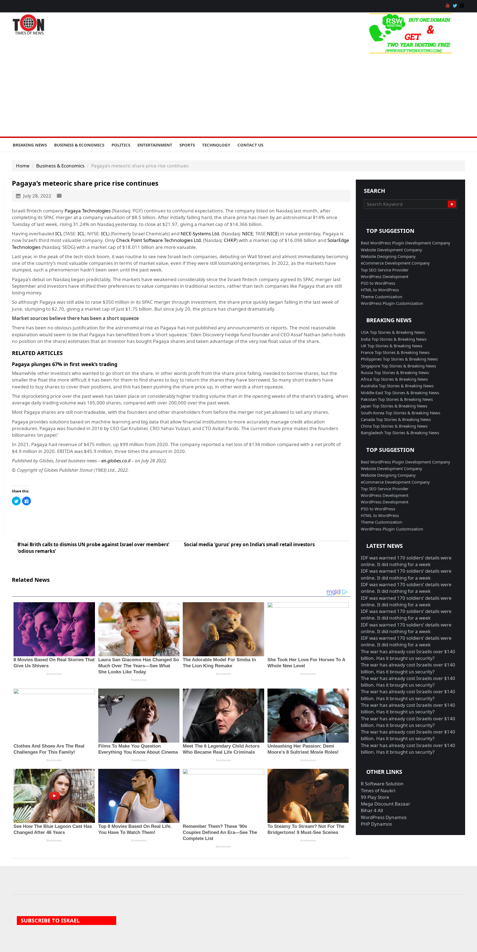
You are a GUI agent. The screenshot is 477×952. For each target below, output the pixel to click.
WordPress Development (384, 276)
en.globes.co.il (115, 460)
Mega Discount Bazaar (385, 804)
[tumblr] (462, 6)
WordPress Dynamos (384, 817)
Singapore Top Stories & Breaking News (398, 366)
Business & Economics (79, 145)
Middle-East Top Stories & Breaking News (400, 392)
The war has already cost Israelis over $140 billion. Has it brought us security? (408, 654)
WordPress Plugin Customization (392, 303)
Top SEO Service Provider (385, 270)
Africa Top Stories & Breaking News (394, 379)
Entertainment (154, 145)
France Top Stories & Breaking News (395, 352)
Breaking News (30, 145)
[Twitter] (455, 6)
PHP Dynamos (376, 824)
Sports (187, 145)
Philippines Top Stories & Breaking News (399, 359)
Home (23, 165)
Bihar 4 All (372, 810)
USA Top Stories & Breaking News (393, 332)
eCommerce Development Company (395, 263)
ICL (58, 233)
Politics (121, 145)
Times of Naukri (378, 790)
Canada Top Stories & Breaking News (396, 419)
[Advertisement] (238, 95)
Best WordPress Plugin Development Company (405, 243)
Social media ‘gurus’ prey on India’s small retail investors (249, 544)
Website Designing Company (388, 256)
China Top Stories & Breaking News (394, 426)
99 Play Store (375, 797)
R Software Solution (382, 783)
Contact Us (250, 145)
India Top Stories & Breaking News (393, 339)
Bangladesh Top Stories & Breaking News (400, 432)
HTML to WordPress (380, 289)
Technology (216, 145)
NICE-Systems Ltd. (200, 233)
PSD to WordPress (378, 283)
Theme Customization (381, 296)
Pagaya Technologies (88, 210)
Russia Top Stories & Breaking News (395, 372)
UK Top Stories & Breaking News (391, 345)
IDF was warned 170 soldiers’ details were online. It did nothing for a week (406, 560)
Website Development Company (391, 249)
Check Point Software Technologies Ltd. (159, 240)
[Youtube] (448, 6)
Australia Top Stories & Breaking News (397, 385)
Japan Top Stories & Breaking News (394, 406)
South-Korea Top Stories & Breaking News (400, 412)
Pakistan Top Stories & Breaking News (397, 399)
